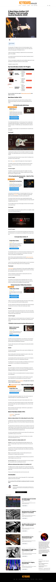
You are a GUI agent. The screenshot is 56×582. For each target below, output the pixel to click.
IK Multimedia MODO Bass (17, 88)
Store (32, 5)
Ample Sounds (10, 268)
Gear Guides (24, 5)
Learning (28, 5)
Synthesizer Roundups (29, 535)
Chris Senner (12, 39)
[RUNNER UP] (11, 87)
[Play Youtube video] (21, 220)
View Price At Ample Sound (14, 248)
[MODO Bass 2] (29, 110)
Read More (25, 505)
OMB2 (11, 415)
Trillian (16, 80)
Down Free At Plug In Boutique (14, 392)
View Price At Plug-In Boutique (14, 189)
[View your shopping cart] (47, 5)
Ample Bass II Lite (15, 384)
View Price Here (14, 335)
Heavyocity (16, 194)
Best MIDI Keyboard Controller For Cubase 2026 (29, 499)
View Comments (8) (20, 492)
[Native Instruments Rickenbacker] (29, 328)
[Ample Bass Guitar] (29, 241)
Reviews (20, 5)
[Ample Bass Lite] (29, 389)
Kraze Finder (35, 5)
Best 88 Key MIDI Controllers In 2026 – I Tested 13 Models (29, 524)
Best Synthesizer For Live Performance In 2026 (27, 537)
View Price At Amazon (14, 297)
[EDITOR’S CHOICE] (11, 74)
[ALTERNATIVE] (11, 80)
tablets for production (19, 380)
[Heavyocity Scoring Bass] (29, 183)
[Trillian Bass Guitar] (29, 290)
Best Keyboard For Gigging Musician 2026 (28, 563)
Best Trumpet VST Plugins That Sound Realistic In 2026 (29, 550)
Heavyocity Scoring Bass (17, 74)
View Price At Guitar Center (14, 118)
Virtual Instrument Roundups (16, 9)
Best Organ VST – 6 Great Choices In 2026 (44, 568)
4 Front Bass (12, 414)
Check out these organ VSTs (26, 93)
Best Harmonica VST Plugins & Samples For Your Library (29, 512)
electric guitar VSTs (29, 257)
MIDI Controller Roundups (30, 497)
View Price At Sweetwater (14, 295)
